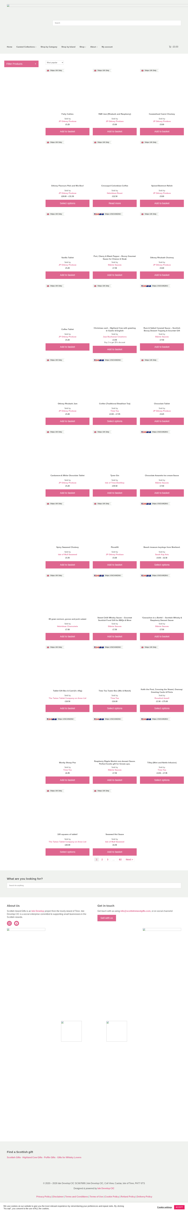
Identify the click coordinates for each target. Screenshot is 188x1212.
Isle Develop (38, 911)
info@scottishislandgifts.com (135, 911)
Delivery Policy (144, 1196)
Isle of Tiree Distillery (115, 483)
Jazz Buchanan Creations (115, 337)
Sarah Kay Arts (162, 554)
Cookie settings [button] (164, 1207)
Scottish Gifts (14, 1157)
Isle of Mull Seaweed (67, 554)
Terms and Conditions (76, 1196)
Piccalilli (115, 547)
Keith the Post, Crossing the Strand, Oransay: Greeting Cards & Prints (162, 690)
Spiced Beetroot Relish (162, 186)
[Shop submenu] (85, 46)
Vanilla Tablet (67, 257)
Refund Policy (128, 1196)
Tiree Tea (115, 411)
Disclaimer (58, 1196)
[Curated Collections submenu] (35, 46)
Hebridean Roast (114, 193)
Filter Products (21, 63)
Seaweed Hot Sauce (115, 834)
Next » (129, 859)
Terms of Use (96, 1196)
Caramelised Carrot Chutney (162, 114)
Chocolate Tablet (162, 403)
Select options (67, 203)
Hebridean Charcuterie (67, 626)
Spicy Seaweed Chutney (67, 547)
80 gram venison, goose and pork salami (67, 619)
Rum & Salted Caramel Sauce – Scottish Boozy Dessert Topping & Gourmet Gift (162, 329)
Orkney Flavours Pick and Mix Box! (67, 186)
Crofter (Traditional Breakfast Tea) (114, 403)
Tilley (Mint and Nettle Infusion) (162, 762)
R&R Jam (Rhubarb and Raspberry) (115, 114)
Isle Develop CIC (105, 1188)
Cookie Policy (112, 1196)
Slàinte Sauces (115, 265)
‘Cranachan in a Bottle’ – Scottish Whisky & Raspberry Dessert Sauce (162, 619)
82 (120, 859)
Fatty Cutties (67, 114)
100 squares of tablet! (67, 834)
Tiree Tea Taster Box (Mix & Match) (115, 691)
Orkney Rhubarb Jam (67, 403)
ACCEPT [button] (179, 1207)
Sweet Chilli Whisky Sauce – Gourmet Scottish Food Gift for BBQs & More (114, 619)
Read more (115, 203)
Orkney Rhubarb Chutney (162, 257)
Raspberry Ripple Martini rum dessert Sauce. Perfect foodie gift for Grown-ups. (114, 762)
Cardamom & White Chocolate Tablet (68, 475)
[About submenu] (97, 46)
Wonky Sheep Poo (67, 762)
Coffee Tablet (67, 329)
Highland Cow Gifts (32, 1157)
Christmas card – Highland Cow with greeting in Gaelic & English (115, 329)
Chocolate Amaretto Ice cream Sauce (162, 475)
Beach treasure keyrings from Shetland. (162, 547)
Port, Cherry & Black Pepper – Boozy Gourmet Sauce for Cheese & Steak (115, 257)
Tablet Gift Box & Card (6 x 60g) (67, 691)
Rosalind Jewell (162, 698)
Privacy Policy (43, 1196)
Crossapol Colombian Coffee (114, 186)
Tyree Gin (114, 475)
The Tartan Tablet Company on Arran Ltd (67, 698)
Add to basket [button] (67, 131)
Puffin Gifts (49, 1157)
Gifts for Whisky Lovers (69, 1157)
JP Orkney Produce (67, 121)
